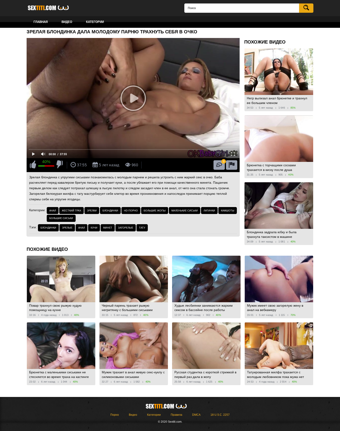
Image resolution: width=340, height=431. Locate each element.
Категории (154, 414)
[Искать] (306, 8)
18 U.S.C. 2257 (220, 414)
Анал (52, 210)
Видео (133, 414)
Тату (142, 227)
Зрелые (67, 227)
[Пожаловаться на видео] (231, 165)
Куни (94, 227)
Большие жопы (155, 210)
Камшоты (227, 210)
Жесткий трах (71, 210)
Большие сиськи (61, 218)
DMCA (196, 414)
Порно (114, 414)
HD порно (131, 210)
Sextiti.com (52, 8)
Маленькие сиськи (184, 210)
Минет (107, 227)
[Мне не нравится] (60, 165)
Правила (176, 414)
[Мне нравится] (33, 165)
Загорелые (125, 227)
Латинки (209, 210)
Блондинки (110, 210)
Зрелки (92, 210)
